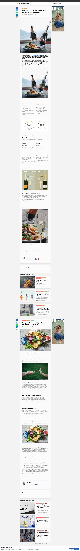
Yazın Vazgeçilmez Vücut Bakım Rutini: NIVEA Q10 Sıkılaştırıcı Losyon (42, 520)
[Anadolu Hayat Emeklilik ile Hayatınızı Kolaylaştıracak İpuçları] (27, 309)
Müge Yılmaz (39, 300)
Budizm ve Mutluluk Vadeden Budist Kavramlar (41, 282)
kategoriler (56, 3)
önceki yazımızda (36, 55)
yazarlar (61, 3)
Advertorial (38, 305)
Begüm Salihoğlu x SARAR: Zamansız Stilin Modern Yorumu (42, 506)
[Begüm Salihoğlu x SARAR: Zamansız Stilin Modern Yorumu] (27, 507)
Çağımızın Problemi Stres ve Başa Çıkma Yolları (40, 543)
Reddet (71, 549)
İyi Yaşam (47, 291)
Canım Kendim (39, 277)
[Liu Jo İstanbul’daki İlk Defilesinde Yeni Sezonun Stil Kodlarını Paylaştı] (27, 535)
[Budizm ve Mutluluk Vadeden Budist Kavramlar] (27, 282)
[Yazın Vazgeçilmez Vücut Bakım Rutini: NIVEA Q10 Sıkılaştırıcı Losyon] (27, 521)
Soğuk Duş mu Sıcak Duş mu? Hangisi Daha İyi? (42, 294)
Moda (46, 503)
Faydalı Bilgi (24, 8)
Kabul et (76, 549)
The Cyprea (25, 326)
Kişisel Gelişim (39, 278)
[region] (40, 548)
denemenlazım (25, 14)
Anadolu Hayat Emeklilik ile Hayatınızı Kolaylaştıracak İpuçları (42, 308)
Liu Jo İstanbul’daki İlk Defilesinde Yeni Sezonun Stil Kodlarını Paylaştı (42, 534)
